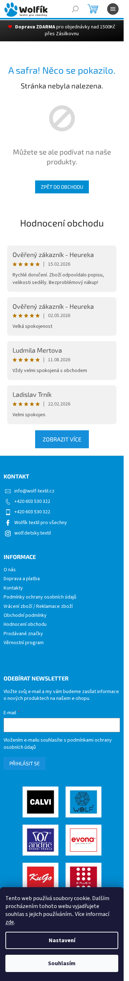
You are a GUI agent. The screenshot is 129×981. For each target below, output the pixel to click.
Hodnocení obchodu (62, 222)
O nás (10, 570)
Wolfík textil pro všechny (40, 522)
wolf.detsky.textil (32, 533)
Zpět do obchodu (62, 187)
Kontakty (13, 588)
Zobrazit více (62, 439)
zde (9, 922)
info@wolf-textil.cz (34, 491)
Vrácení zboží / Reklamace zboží (38, 606)
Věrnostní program (24, 643)
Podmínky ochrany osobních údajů (40, 597)
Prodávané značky (23, 634)
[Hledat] (75, 9)
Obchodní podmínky (25, 615)
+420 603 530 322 (32, 501)
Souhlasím (62, 963)
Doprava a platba (22, 579)
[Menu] (113, 9)
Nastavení (62, 940)
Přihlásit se (24, 763)
